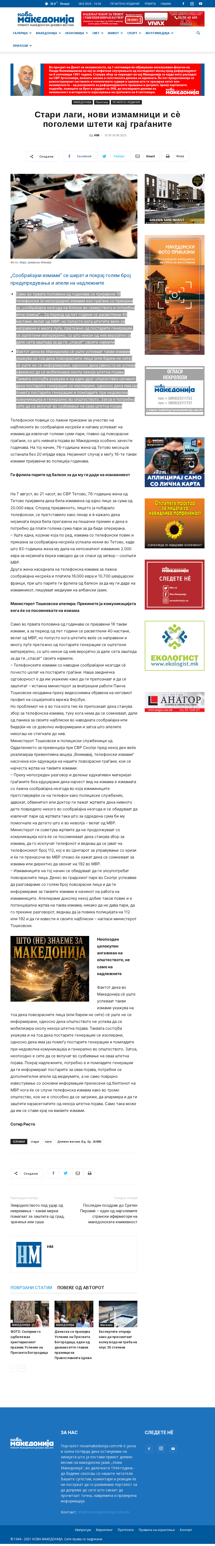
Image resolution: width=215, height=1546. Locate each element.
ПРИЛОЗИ (20, 46)
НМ (96, 135)
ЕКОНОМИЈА (74, 33)
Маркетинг (104, 1530)
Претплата (126, 1530)
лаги (48, 1141)
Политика (102, 102)
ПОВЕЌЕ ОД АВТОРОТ (80, 1287)
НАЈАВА (166, 4)
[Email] (77, 1173)
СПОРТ (132, 33)
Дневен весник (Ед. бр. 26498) (79, 1141)
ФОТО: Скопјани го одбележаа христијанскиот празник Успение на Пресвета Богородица (29, 1342)
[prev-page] (13, 1368)
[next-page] (22, 1368)
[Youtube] (201, 3)
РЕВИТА (150, 4)
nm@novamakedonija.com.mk (103, 1511)
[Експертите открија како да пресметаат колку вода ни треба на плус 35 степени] (118, 1314)
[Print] (89, 1173)
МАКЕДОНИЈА (46, 33)
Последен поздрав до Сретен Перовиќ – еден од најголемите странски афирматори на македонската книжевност (108, 1213)
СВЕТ (96, 33)
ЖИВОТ (113, 33)
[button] (198, 33)
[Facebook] (183, 3)
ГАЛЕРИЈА (20, 33)
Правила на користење (157, 1530)
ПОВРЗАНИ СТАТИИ (31, 1287)
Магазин (106, 1325)
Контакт (186, 1530)
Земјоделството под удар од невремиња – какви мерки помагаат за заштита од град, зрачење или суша (37, 1213)
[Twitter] (65, 1173)
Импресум (83, 1530)
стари (35, 1141)
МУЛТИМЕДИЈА (158, 33)
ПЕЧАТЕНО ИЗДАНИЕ (125, 4)
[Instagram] (192, 3)
